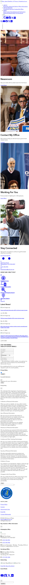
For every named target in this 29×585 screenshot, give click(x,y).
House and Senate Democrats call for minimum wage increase (14, 310)
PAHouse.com (7, 16)
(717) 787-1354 (6, 557)
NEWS (5, 10)
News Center (6, 12)
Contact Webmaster (6, 514)
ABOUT (5, 5)
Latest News (4, 85)
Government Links (5, 509)
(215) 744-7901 (6, 540)
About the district (10, 566)
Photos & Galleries (8, 13)
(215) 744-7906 (6, 542)
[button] (3, 258)
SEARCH (3, 583)
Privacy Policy (4, 370)
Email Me (3, 512)
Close (2, 382)
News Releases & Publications (17, 12)
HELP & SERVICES (7, 7)
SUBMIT (3, 374)
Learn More (3, 198)
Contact (3, 142)
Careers (3, 507)
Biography (6, 6)
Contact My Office (18, 9)
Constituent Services (8, 9)
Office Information (23, 6)
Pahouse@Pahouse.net (6, 519)
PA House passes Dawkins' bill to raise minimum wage (12, 318)
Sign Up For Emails (5, 255)
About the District (13, 6)
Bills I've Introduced (18, 13)
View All (3, 301)
